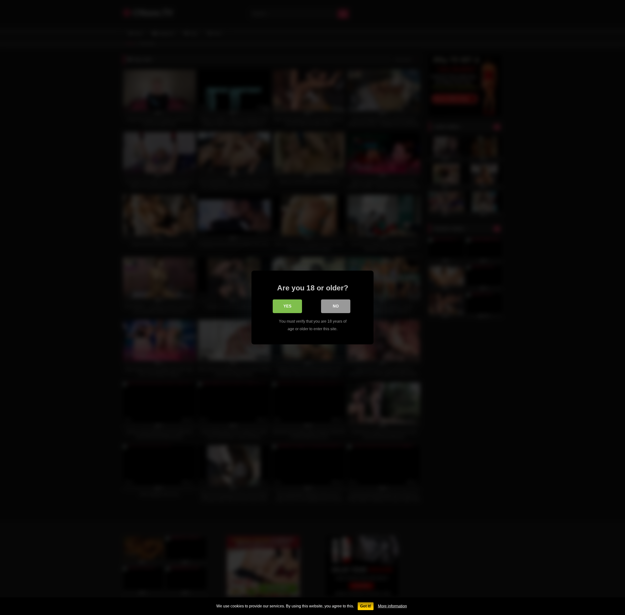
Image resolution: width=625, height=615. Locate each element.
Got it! (365, 606)
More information (392, 606)
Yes (287, 306)
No (336, 306)
